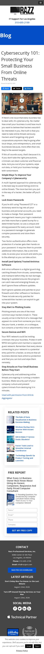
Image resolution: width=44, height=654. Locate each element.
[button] (40, 2)
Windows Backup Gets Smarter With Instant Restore (24, 429)
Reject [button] (37, 646)
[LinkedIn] (24, 608)
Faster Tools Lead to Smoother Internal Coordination (24, 448)
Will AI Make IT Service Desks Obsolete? (24, 438)
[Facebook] (15, 608)
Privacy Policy (22, 650)
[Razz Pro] (22, 10)
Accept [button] (29, 646)
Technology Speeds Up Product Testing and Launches (25, 458)
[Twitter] (19, 608)
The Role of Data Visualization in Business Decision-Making (25, 419)
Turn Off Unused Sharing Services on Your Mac (22, 593)
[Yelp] (29, 608)
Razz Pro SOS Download (22, 570)
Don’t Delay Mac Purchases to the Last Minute (22, 582)
